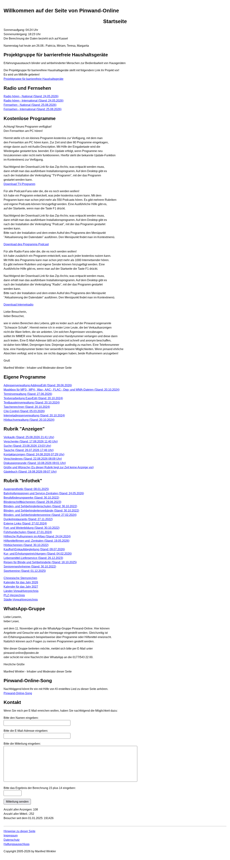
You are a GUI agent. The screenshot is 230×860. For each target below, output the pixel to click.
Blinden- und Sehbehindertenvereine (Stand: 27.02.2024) (40, 514)
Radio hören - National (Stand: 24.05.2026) (31, 96)
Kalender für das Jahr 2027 (21, 586)
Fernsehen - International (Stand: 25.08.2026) (32, 109)
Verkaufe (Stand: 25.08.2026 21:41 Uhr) (29, 437)
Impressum (11, 835)
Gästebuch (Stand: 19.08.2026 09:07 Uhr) (30, 471)
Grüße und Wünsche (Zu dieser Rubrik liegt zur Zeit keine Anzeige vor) (49, 467)
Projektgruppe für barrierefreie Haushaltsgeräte (33, 78)
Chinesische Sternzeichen (20, 578)
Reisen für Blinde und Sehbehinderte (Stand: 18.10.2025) (40, 562)
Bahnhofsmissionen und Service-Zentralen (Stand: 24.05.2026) (44, 493)
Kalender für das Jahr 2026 (21, 582)
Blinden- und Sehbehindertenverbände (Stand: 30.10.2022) (41, 510)
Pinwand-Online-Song (18, 693)
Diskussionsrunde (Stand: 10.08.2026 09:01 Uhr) (35, 463)
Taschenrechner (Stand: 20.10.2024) (27, 406)
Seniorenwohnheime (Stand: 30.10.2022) (30, 566)
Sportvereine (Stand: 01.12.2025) (25, 570)
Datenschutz (12, 839)
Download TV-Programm (19, 184)
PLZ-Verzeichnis (14, 595)
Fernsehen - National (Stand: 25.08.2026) (30, 104)
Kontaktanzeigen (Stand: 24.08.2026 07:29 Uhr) (34, 454)
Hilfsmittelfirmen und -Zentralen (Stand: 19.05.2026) (36, 540)
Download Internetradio (18, 304)
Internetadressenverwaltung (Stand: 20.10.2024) (34, 415)
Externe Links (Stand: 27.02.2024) (25, 523)
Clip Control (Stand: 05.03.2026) (24, 411)
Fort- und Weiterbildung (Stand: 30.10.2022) (31, 527)
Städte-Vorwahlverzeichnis (21, 599)
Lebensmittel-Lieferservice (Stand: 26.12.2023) (33, 557)
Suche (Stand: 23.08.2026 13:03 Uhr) (27, 445)
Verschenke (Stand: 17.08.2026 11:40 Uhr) (31, 441)
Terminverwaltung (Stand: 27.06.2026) (28, 393)
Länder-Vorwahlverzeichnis (21, 590)
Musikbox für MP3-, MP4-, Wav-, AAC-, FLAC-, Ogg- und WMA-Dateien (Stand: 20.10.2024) (61, 389)
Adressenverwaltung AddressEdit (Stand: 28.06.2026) (38, 385)
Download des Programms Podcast (26, 244)
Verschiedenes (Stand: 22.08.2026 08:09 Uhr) (33, 458)
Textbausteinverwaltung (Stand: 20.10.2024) (32, 402)
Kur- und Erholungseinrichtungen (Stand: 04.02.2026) (38, 553)
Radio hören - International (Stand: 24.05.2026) (33, 100)
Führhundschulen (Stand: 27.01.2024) (28, 532)
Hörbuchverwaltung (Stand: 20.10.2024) (29, 419)
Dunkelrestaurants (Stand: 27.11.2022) (28, 519)
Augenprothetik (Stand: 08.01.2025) (26, 489)
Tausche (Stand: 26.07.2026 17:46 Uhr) (29, 450)
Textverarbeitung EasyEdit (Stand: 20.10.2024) (33, 398)
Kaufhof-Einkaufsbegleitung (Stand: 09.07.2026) (34, 549)
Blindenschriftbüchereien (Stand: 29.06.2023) (32, 501)
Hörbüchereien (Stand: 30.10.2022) (26, 545)
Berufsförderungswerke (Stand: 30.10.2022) (31, 497)
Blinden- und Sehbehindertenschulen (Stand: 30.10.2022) (40, 506)
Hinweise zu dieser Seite (19, 831)
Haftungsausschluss (16, 844)
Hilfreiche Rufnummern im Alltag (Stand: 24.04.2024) (37, 536)
